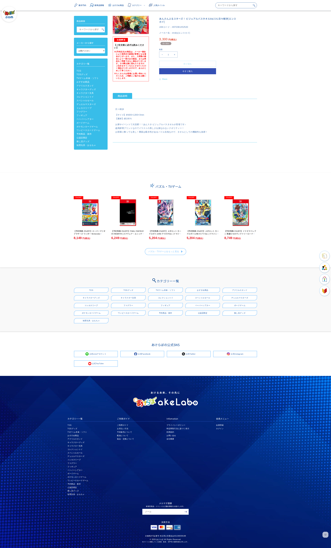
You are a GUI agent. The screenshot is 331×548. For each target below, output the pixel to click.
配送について (122, 436)
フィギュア (82, 115)
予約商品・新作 (84, 134)
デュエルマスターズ (86, 104)
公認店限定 (82, 138)
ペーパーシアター (85, 119)
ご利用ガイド (122, 425)
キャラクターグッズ (86, 89)
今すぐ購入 (187, 71)
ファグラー (82, 112)
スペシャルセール (85, 100)
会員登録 (220, 425)
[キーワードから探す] (254, 5)
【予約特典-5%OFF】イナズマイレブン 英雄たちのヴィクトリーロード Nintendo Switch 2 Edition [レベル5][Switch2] (240, 235)
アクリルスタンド (85, 86)
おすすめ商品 (83, 82)
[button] (135, 5)
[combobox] (236, 5)
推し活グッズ (83, 141)
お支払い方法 (122, 429)
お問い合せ (171, 436)
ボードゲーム (83, 123)
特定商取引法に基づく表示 (178, 429)
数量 (161, 49)
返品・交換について (125, 439)
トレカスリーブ (84, 108)
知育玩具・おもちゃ (86, 145)
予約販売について (124, 432)
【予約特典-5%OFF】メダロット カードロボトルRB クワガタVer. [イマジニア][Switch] (165, 234)
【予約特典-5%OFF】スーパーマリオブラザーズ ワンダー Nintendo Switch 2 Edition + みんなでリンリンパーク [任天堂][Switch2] (90, 235)
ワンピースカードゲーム (88, 130)
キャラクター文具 (85, 93)
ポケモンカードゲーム (87, 127)
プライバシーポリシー (176, 425)
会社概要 (170, 439)
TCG (79, 71)
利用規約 (170, 432)
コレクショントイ (85, 97)
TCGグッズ (82, 74)
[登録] (186, 512)
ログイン (220, 429)
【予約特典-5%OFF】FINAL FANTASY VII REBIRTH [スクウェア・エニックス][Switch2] (127, 234)
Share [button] (164, 79)
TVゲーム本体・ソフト (88, 78)
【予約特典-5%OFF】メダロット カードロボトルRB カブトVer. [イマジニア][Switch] (203, 234)
